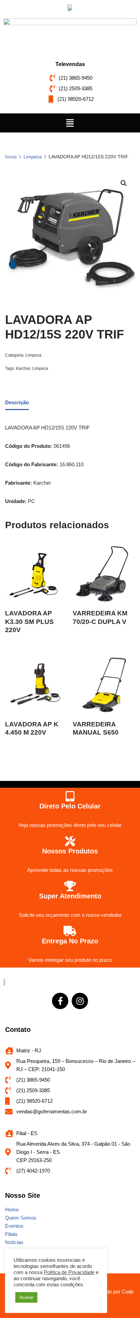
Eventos (14, 1226)
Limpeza (32, 156)
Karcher (23, 368)
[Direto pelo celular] (70, 796)
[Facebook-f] (60, 1001)
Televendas (70, 64)
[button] (70, 123)
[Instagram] (80, 1001)
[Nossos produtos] (70, 841)
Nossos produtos (70, 851)
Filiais (11, 1234)
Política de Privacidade (69, 1272)
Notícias (14, 1242)
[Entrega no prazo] (70, 931)
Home (12, 1209)
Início (11, 156)
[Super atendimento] (70, 886)
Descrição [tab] (17, 402)
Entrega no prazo (70, 941)
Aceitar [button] (26, 1297)
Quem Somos (20, 1218)
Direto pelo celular (70, 806)
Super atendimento (70, 896)
